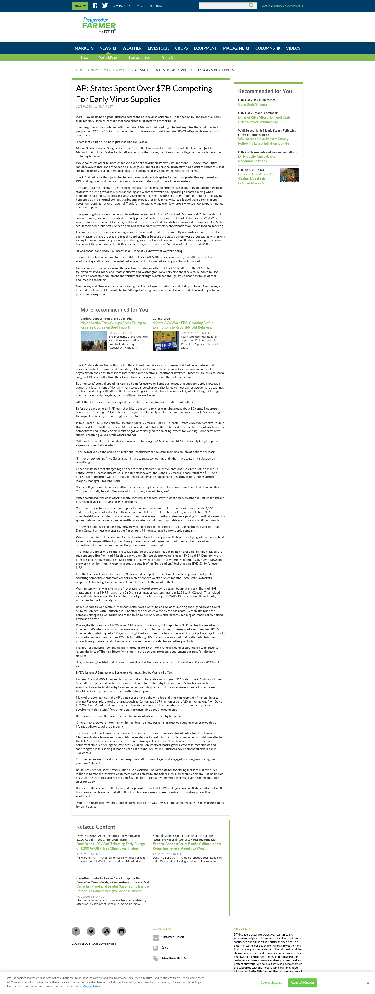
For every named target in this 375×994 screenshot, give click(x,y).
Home (80, 70)
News (84, 57)
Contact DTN (122, 6)
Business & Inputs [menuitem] (140, 57)
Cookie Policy (91, 986)
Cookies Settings (271, 982)
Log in (266, 5)
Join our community (288, 5)
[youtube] (106, 931)
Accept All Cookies (302, 982)
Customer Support (172, 937)
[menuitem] (84, 48)
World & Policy (117, 70)
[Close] (368, 982)
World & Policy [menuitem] (108, 57)
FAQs (138, 6)
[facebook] (76, 931)
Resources (154, 6)
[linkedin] (121, 931)
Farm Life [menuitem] (167, 57)
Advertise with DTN (173, 958)
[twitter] (91, 931)
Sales (164, 947)
